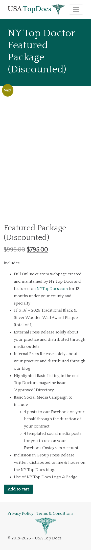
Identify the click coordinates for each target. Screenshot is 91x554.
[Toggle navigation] (76, 10)
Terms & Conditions (54, 513)
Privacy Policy (20, 513)
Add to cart (18, 489)
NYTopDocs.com (52, 288)
